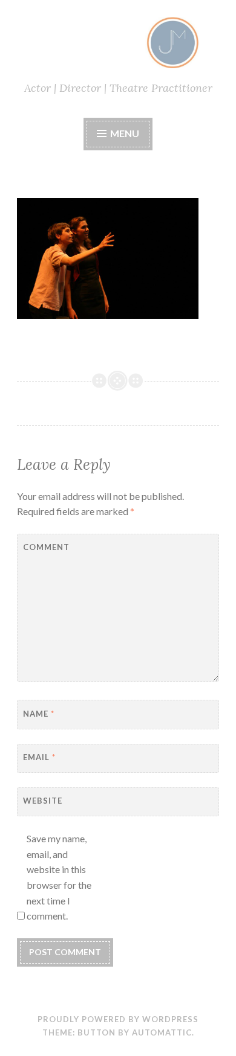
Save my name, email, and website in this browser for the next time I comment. (59, 877)
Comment (46, 547)
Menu (124, 133)
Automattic (162, 1032)
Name (38, 713)
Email (39, 757)
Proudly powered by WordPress (118, 1019)
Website (42, 800)
